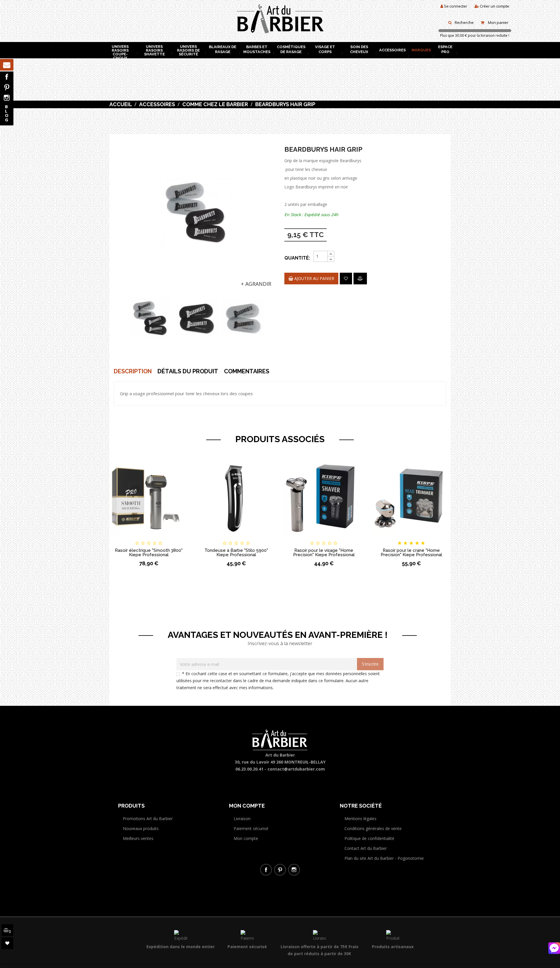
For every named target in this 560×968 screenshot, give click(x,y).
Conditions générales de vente (373, 828)
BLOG (6, 113)
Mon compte (246, 838)
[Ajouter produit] (360, 278)
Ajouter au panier (313, 278)
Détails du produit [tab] (188, 371)
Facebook (6, 76)
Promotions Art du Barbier (148, 818)
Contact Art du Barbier (365, 848)
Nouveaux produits (141, 828)
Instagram (6, 97)
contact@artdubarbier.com (296, 769)
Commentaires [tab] (246, 371)
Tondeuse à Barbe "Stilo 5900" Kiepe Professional (236, 552)
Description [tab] (133, 371)
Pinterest (6, 87)
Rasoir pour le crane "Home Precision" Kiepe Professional (411, 552)
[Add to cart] (119, 538)
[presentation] (126, 318)
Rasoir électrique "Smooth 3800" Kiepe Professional (149, 552)
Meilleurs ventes (138, 838)
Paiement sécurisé (251, 828)
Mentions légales (360, 818)
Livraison (242, 818)
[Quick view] (178, 538)
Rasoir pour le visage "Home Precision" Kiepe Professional (324, 552)
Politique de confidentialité (369, 838)
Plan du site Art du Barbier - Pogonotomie (384, 858)
